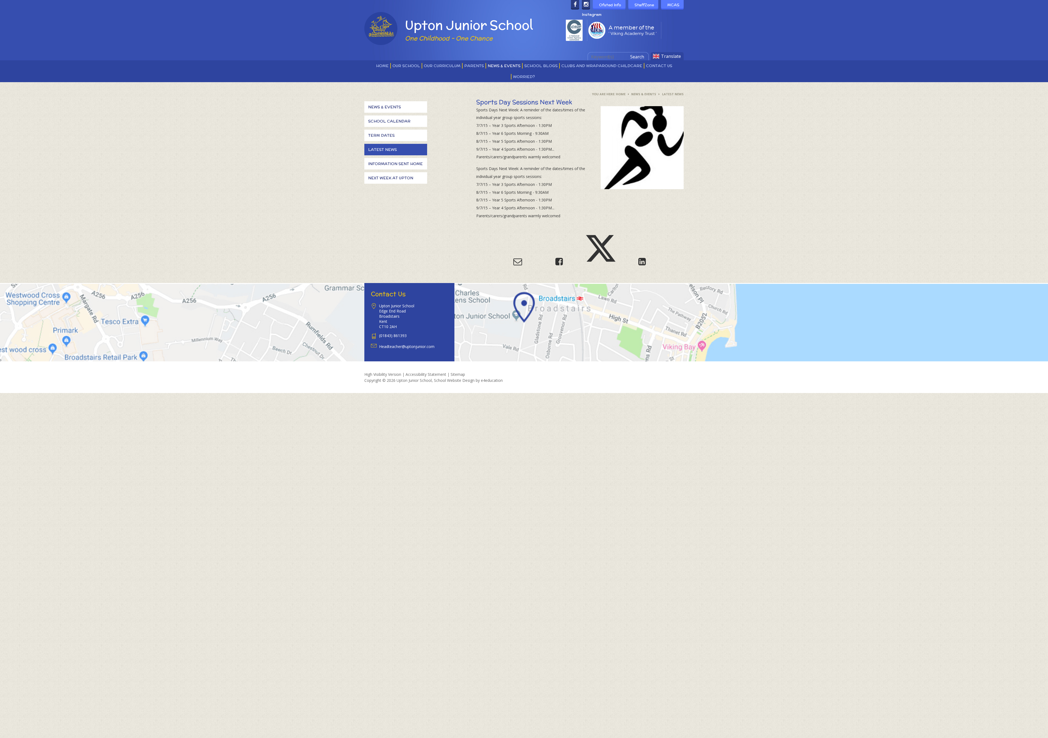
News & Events (643, 94)
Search (637, 57)
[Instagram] (586, 5)
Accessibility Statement (426, 374)
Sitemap (458, 374)
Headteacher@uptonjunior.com (406, 346)
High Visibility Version (382, 374)
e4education (492, 380)
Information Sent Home (395, 163)
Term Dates (381, 135)
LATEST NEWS (673, 94)
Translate (671, 56)
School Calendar (389, 121)
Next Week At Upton (390, 178)
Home (621, 94)
